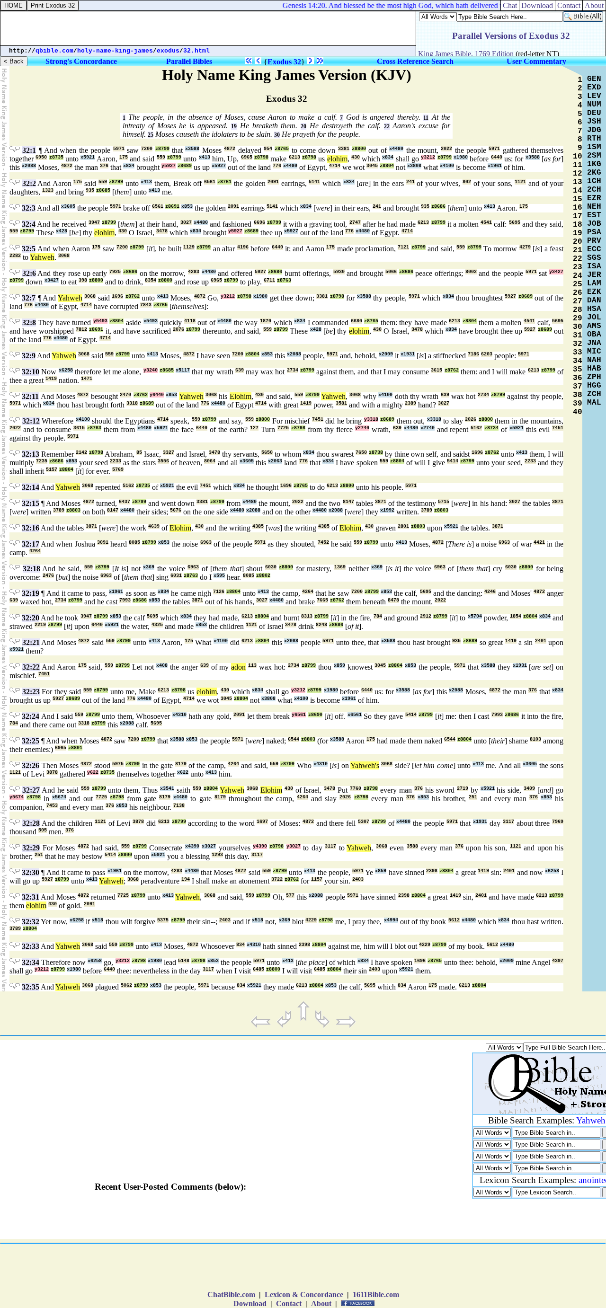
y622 (92, 772)
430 (355, 157)
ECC (594, 249)
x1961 (495, 165)
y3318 (371, 419)
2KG (594, 172)
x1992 (387, 510)
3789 (58, 510)
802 (467, 182)
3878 (52, 772)
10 (577, 156)
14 (577, 190)
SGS (594, 258)
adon (238, 667)
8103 (535, 739)
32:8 (29, 322)
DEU (594, 113)
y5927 (168, 165)
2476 (48, 575)
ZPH (594, 377)
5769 (118, 469)
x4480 (396, 148)
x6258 (66, 370)
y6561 (299, 714)
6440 (496, 157)
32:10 (30, 372)
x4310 (179, 714)
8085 (134, 542)
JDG (594, 130)
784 (378, 616)
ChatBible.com (231, 1294)
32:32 (30, 922)
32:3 (29, 208)
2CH (594, 190)
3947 (94, 222)
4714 (334, 165)
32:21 (31, 642)
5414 (452, 461)
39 (577, 403)
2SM (594, 155)
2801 (403, 526)
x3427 (52, 280)
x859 (339, 665)
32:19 (30, 593)
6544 (293, 739)
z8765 (282, 148)
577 (290, 895)
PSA (594, 232)
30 (277, 135)
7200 (146, 148)
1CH (594, 181)
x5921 (87, 157)
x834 (387, 157)
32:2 (29, 183)
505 (42, 830)
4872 (229, 148)
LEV (594, 96)
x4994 (391, 920)
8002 (471, 271)
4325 (157, 624)
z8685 (103, 190)
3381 (343, 148)
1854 (515, 616)
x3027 (209, 846)
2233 (115, 461)
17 (577, 216)
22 (387, 126)
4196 (243, 247)
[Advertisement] (208, 28)
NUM (594, 104)
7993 (125, 600)
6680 (356, 321)
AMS (594, 326)
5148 (183, 960)
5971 (119, 148)
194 (185, 879)
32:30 (30, 872)
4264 (35, 551)
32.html (196, 50)
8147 (348, 501)
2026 (470, 419)
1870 (265, 321)
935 (90, 190)
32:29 (31, 848)
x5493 (150, 321)
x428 (61, 231)
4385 (258, 526)
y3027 (293, 846)
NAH (594, 360)
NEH (594, 207)
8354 (150, 280)
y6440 (157, 395)
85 (139, 452)
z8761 (224, 182)
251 (473, 797)
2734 (292, 370)
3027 (186, 222)
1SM (594, 147)
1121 (520, 182)
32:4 (29, 224)
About (594, 5)
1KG (594, 164)
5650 (267, 452)
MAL (594, 402)
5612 (454, 920)
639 (239, 370)
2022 (446, 148)
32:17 (30, 544)
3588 (412, 846)
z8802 (263, 575)
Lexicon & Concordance (304, 1294)
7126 (218, 591)
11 (425, 118)
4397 (557, 960)
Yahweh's (364, 765)
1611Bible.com (376, 1294)
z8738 (376, 452)
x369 (148, 567)
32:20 (30, 618)
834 (240, 944)
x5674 (59, 797)
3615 (436, 370)
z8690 (315, 714)
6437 (124, 501)
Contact (568, 5)
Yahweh (42, 257)
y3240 (150, 370)
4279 (525, 247)
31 (577, 335)
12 (577, 173)
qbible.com (54, 50)
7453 (52, 805)
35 (577, 369)
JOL (594, 317)
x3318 (434, 419)
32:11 (30, 396)
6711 (269, 280)
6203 (486, 354)
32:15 (30, 503)
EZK (594, 292)
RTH (594, 138)
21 (577, 250)
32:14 (30, 487)
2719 (462, 788)
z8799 (162, 148)
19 (234, 126)
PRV (594, 241)
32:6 (29, 273)
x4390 (192, 846)
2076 (178, 329)
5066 (391, 271)
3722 (277, 879)
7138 (179, 805)
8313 (306, 616)
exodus (168, 50)
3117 (508, 821)
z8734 (491, 428)
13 (577, 182)
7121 (403, 247)
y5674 (16, 797)
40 (577, 412)
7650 (361, 452)
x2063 (275, 461)
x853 (187, 206)
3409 (529, 788)
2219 (40, 624)
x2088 (29, 165)
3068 (64, 255)
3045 (372, 165)
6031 (176, 575)
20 (303, 126)
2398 (431, 871)
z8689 (185, 165)
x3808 (414, 165)
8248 (321, 624)
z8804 (387, 165)
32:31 (30, 897)
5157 (51, 469)
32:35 (30, 987)
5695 (514, 222)
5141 (314, 182)
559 (161, 157)
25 (150, 135)
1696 (117, 296)
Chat (510, 5)
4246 (490, 591)
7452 (323, 542)
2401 (540, 641)
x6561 (355, 714)
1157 (316, 879)
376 (104, 165)
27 (577, 301)
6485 (258, 969)
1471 (86, 378)
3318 (132, 403)
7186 (473, 354)
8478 (393, 600)
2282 (15, 255)
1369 (340, 567)
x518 (97, 920)
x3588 (192, 148)
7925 (115, 271)
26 (577, 293)
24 (577, 276)
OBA (594, 334)
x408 (162, 665)
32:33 (30, 946)
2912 (425, 616)
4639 (154, 526)
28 (577, 310)
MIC (594, 351)
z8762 (132, 296)
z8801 (75, 748)
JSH (594, 121)
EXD (594, 87)
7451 (317, 419)
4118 (190, 321)
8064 (209, 461)
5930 (339, 271)
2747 (355, 222)
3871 (380, 501)
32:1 (29, 150)
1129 (189, 247)
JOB (594, 224)
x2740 (427, 428)
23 (577, 267)
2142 (81, 452)
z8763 (284, 280)
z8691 (172, 206)
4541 (486, 222)
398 (83, 280)
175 (123, 157)
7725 (283, 428)
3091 (102, 542)
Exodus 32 (284, 62)
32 (577, 344)
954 (268, 148)
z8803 (73, 510)
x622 (182, 772)
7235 (41, 461)
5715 (443, 501)
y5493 (100, 321)
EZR (594, 198)
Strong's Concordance (81, 61)
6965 (246, 157)
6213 (294, 157)
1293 (217, 854)
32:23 (31, 692)
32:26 (30, 765)
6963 (206, 542)
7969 (557, 821)
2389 (410, 403)
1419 (51, 378)
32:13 (30, 454)
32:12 (31, 421)
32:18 (31, 569)
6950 (41, 157)
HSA (594, 309)
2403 (358, 879)
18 (577, 225)
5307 (363, 821)
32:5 (29, 249)
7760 (355, 788)
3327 (168, 452)
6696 (259, 222)
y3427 (556, 271)
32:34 (30, 962)
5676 (175, 510)
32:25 (30, 741)
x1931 (408, 354)
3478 (162, 231)
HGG (594, 385)
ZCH (594, 394)
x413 (204, 157)
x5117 (183, 370)
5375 (163, 920)
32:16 (30, 528)
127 (254, 428)
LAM (594, 283)
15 (577, 199)
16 (577, 207)
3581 (341, 403)
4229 (311, 920)
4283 (193, 271)
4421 (539, 542)
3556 (163, 461)
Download (537, 5)
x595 (219, 575)
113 (252, 665)
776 (277, 165)
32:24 (30, 716)
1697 (262, 821)
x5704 (475, 616)
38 (577, 395)
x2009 (386, 354)
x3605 (68, 206)
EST (594, 215)
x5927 (219, 165)
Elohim (240, 396)
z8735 (56, 157)
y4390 (260, 846)
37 (577, 386)
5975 (118, 764)
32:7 (29, 298)
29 (577, 318)
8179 (181, 764)
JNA (594, 343)
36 (577, 378)
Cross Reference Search (415, 61)
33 (577, 352)
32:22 (31, 667)
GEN (594, 79)
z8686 (438, 206)
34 (577, 361)
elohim (337, 159)
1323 (47, 190)
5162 (476, 428)
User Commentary (536, 61)
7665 (322, 600)
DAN (594, 300)
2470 (125, 395)
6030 (270, 567)
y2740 (362, 428)
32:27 (31, 790)
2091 (273, 182)
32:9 (29, 356)
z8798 (261, 157)
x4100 (447, 165)
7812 (81, 329)
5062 (126, 985)
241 (410, 182)
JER (594, 275)
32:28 (31, 823)
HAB (594, 368)
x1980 (461, 157)
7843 (146, 305)
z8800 (359, 148)
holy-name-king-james (115, 50)
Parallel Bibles (189, 61)
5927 (260, 271)
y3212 (428, 157)
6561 (209, 182)
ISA (594, 266)
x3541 (167, 788)
